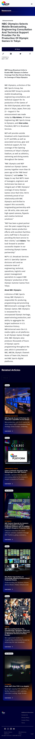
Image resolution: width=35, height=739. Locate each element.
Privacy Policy (25, 717)
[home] (5, 3)
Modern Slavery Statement (8, 733)
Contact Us (24, 715)
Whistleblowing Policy (22, 733)
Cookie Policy (25, 720)
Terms (23, 723)
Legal (32, 734)
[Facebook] (5, 729)
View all (5, 378)
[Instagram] (8, 729)
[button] (31, 3)
